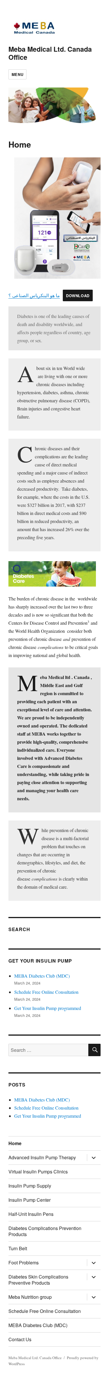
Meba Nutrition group (30, 1297)
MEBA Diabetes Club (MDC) (42, 976)
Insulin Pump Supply (29, 1185)
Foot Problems (23, 1262)
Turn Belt (17, 1248)
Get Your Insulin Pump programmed (47, 1008)
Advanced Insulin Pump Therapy (42, 1157)
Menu (17, 74)
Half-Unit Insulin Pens (30, 1214)
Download (78, 295)
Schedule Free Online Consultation (46, 992)
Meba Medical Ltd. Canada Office (50, 53)
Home (15, 1143)
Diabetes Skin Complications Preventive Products (38, 1279)
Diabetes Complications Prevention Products (44, 1231)
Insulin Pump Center (29, 1200)
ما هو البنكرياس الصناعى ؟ (34, 295)
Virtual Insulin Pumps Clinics (38, 1171)
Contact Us (19, 1339)
